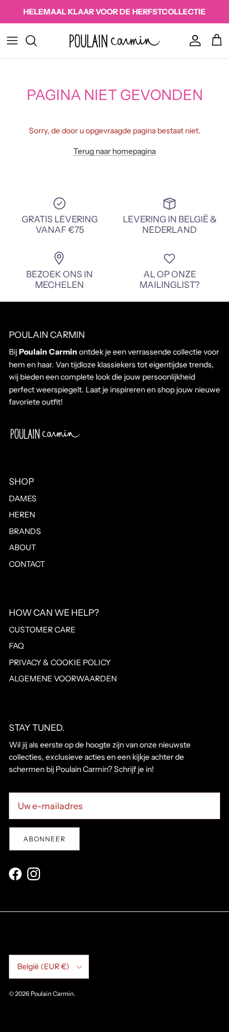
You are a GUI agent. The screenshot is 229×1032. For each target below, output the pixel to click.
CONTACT (27, 564)
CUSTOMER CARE (42, 630)
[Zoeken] (36, 40)
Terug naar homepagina (114, 151)
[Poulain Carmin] (114, 41)
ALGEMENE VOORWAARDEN (63, 679)
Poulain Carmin (52, 994)
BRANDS (25, 531)
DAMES (23, 498)
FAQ (16, 646)
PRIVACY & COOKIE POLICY (60, 662)
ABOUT (22, 547)
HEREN (22, 515)
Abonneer (44, 839)
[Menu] (12, 40)
